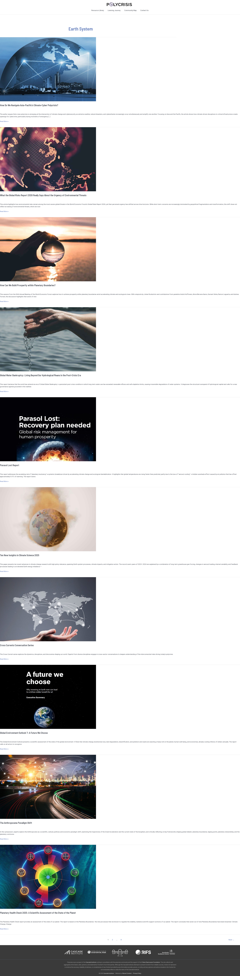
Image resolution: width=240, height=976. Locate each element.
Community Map (130, 10)
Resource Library (97, 10)
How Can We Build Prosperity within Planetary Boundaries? (28, 285)
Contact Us (144, 10)
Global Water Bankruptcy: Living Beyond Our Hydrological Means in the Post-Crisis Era (40, 375)
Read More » (4, 121)
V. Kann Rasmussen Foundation (151, 962)
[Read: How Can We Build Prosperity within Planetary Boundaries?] (48, 249)
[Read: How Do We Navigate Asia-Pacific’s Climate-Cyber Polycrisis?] (48, 69)
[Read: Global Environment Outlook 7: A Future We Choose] (48, 697)
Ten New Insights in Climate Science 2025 (19, 555)
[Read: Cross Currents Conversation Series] (48, 609)
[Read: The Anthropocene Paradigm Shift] (48, 787)
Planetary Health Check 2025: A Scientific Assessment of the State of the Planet (38, 912)
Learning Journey (114, 10)
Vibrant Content (127, 973)
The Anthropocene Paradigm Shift (16, 822)
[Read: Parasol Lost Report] (48, 429)
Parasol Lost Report (9, 465)
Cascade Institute (91, 962)
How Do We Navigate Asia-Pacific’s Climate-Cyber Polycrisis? (29, 105)
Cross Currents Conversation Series (17, 645)
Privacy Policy (137, 973)
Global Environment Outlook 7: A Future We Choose (24, 732)
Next (231, 940)
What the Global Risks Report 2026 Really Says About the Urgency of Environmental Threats (43, 195)
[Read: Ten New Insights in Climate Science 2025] (48, 519)
